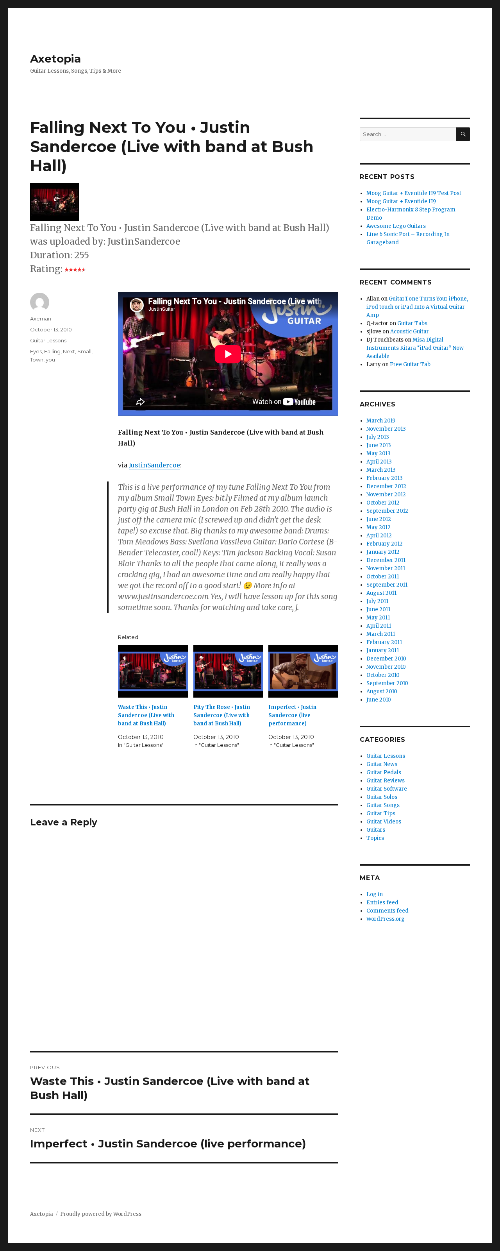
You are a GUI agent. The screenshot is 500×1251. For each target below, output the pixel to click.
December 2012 (386, 486)
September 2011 (386, 585)
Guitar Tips (380, 813)
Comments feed (387, 910)
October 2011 (382, 576)
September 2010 (387, 683)
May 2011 (378, 617)
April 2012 (379, 535)
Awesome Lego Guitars (396, 226)
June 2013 (378, 445)
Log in (374, 894)
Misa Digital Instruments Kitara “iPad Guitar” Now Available (415, 348)
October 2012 (383, 502)
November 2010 (386, 667)
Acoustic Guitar (409, 331)
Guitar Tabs (412, 323)
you (50, 359)
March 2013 (381, 470)
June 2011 (378, 609)
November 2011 (385, 568)
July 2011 (377, 601)
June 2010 (378, 699)
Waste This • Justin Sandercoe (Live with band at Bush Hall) (146, 715)
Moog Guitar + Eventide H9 (401, 201)
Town (36, 359)
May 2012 (378, 527)
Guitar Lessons (48, 340)
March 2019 (380, 420)
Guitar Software (386, 789)
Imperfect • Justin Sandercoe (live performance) (292, 715)
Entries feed (382, 902)
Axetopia (55, 58)
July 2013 (377, 437)
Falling (52, 351)
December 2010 (386, 658)
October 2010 (383, 675)
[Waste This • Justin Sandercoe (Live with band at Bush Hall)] (153, 671)
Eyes (36, 351)
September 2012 (387, 511)
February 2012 (384, 543)
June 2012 (378, 519)
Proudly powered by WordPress (100, 1214)
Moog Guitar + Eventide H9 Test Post (413, 193)
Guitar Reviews (385, 780)
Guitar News (381, 764)
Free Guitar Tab (410, 364)
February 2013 (384, 478)
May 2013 (378, 453)
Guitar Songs (383, 805)
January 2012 (383, 552)
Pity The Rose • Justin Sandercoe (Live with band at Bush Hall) (221, 715)
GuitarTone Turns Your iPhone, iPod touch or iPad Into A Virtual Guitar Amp (417, 307)
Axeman (40, 318)
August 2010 (381, 691)
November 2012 (386, 494)
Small (84, 351)
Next (69, 351)
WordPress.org (385, 919)
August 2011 (381, 593)
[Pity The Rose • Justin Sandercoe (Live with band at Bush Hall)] (228, 671)
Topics (375, 838)
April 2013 (379, 461)
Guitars (375, 830)
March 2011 (380, 634)
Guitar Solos (381, 797)
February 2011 (384, 642)
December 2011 (385, 560)
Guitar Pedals (383, 772)
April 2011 (378, 626)
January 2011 (382, 650)
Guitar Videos (383, 821)
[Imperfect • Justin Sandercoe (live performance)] (303, 671)
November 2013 (386, 429)
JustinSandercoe (154, 465)
